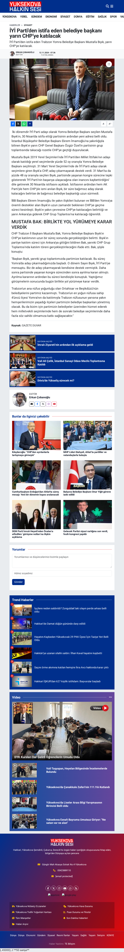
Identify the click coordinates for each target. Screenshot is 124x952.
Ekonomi (30, 935)
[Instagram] (48, 404)
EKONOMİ (51, 16)
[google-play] (69, 895)
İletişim (101, 935)
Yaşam (75, 935)
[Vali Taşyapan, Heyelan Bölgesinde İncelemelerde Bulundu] (24, 769)
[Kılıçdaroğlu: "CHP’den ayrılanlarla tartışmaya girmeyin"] (36, 435)
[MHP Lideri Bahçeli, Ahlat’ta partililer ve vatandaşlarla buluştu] (87, 435)
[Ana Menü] (111, 6)
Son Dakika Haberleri (77, 918)
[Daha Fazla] (29, 123)
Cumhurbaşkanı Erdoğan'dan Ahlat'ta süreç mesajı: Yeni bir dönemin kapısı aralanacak (35, 493)
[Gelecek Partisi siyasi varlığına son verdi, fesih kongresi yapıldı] (87, 514)
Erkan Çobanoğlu (39, 397)
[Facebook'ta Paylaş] (13, 123)
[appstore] (53, 895)
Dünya (13, 935)
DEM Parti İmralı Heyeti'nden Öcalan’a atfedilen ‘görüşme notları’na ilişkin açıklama (32, 534)
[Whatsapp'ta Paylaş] (24, 123)
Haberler (15, 25)
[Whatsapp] (70, 888)
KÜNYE (110, 935)
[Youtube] (54, 404)
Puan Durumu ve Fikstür (79, 912)
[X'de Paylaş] (18, 123)
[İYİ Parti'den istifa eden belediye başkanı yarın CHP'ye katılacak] (62, 89)
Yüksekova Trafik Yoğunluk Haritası (34, 912)
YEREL (24, 16)
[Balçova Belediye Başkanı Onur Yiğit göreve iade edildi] (87, 474)
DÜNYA (78, 16)
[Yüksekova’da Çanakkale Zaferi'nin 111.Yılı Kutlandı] (24, 787)
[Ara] (107, 6)
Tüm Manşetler (23, 918)
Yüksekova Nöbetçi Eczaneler (31, 906)
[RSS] (75, 888)
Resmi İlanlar (63, 935)
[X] (53, 888)
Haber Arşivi (22, 924)
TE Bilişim (70, 943)
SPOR (113, 16)
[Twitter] (42, 404)
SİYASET (65, 16)
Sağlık (83, 935)
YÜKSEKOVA (9, 16)
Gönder (18, 581)
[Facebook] (37, 404)
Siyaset (28, 25)
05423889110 (64, 870)
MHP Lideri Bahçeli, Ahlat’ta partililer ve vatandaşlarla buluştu (85, 453)
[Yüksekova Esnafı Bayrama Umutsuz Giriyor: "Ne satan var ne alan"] (24, 821)
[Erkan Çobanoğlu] (19, 399)
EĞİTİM (90, 16)
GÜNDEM (36, 16)
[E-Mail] (31, 404)
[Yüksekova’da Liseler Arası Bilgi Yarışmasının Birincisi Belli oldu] (24, 803)
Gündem (41, 935)
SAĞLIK (102, 16)
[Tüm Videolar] (110, 697)
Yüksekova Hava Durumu (80, 906)
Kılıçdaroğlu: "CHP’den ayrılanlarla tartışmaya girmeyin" (30, 453)
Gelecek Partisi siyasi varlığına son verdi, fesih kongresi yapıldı (85, 533)
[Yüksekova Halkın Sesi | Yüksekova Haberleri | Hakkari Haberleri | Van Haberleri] (25, 6)
